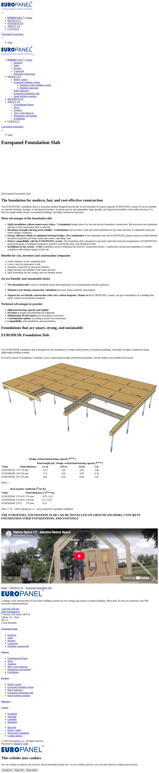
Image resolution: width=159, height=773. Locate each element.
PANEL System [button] (19, 60)
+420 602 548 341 (10, 609)
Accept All (7, 770)
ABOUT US (13, 26)
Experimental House (24, 104)
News (16, 107)
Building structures (29, 88)
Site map (11, 727)
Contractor (19, 71)
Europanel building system (20, 687)
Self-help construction (24, 74)
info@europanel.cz (10, 611)
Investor (18, 68)
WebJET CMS (21, 743)
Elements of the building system (35, 85)
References (6, 701)
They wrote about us (24, 113)
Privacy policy (14, 730)
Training (18, 110)
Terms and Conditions (18, 733)
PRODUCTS (14, 20)
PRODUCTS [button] (14, 76)
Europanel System (9, 629)
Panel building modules (25, 96)
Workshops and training (25, 115)
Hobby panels (20, 79)
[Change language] (2, 37)
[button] (7, 34)
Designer (18, 62)
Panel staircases (21, 90)
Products (5, 678)
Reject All (19, 770)
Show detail (31, 770)
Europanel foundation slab (26, 93)
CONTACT (13, 29)
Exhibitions (19, 118)
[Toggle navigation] (2, 12)
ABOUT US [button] (13, 102)
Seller (16, 65)
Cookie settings (15, 735)
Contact (4, 707)
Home (4, 588)
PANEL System (19, 17)
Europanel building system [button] (27, 82)
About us (5, 652)
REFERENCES (15, 23)
